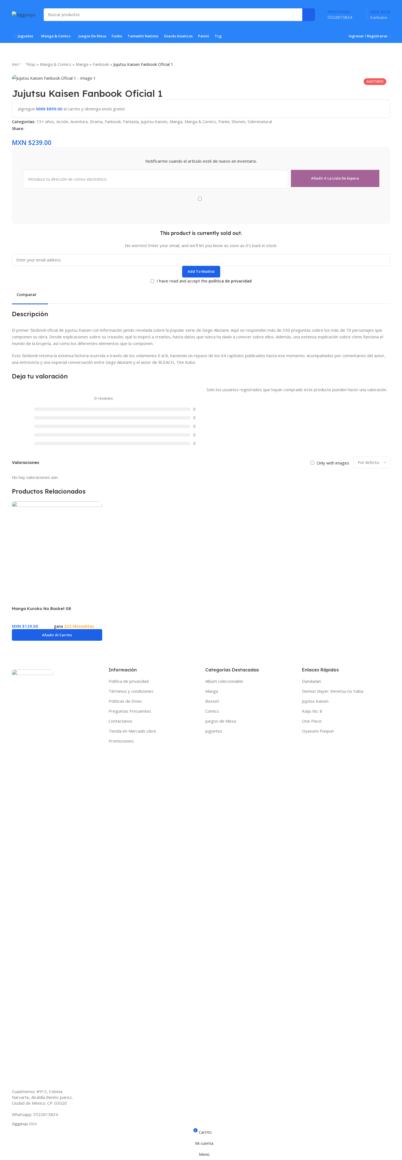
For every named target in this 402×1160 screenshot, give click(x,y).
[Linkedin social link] (47, 128)
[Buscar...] (308, 14)
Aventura (79, 121)
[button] (57, 635)
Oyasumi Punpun (318, 731)
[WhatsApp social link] (54, 128)
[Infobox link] (339, 14)
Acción (62, 121)
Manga (82, 64)
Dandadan (311, 681)
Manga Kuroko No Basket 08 (41, 608)
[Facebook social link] (27, 128)
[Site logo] (23, 14)
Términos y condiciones (131, 691)
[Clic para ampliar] (23, 70)
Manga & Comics (55, 64)
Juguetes (213, 731)
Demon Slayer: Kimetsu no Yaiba (332, 691)
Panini (223, 121)
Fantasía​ (131, 121)
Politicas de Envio (125, 701)
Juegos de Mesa (220, 721)
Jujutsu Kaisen (154, 121)
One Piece (312, 721)
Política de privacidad (129, 681)
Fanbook (101, 64)
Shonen (238, 121)
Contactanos (120, 721)
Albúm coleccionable (224, 681)
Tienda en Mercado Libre (132, 731)
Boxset (212, 701)
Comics (212, 711)
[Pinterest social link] (41, 128)
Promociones (121, 741)
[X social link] (34, 128)
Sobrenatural (260, 121)
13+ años (45, 121)
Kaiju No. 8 (312, 711)
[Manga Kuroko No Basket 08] (57, 546)
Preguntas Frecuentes (130, 711)
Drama (96, 121)
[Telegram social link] (60, 128)
